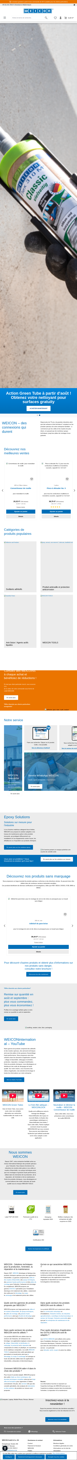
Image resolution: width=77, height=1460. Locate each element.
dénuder (46, 1350)
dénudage (18, 1293)
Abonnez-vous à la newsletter (57, 1419)
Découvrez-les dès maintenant (38, 974)
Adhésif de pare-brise (38, 924)
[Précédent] (2, 490)
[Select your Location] (74, 4)
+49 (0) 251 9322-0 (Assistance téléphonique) (16, 5)
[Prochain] (74, 490)
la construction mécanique (52, 1311)
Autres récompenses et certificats (38, 1249)
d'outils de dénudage (25, 1316)
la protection (15, 1345)
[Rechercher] (46, 18)
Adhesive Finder (60, 1431)
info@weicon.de (12, 1450)
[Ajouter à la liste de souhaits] (32, 479)
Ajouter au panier (20, 511)
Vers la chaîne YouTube (14, 1079)
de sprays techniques (26, 1311)
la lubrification (23, 1343)
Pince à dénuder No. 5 (56, 488)
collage (8, 1343)
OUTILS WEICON (48, 1339)
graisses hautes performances (16, 1282)
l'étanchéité (14, 1343)
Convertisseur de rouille (20, 488)
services (24, 1384)
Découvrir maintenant (38, 404)
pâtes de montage (12, 1313)
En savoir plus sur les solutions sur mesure (56, 859)
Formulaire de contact (14, 1431)
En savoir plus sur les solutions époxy (18, 847)
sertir (51, 1350)
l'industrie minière (55, 1313)
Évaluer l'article (21, 507)
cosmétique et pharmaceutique (61, 1316)
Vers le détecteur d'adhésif (41, 748)
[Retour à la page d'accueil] (38, 10)
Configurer (8, 1457)
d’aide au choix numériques (19, 1377)
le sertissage (21, 1356)
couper (56, 1350)
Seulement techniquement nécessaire (30, 1457)
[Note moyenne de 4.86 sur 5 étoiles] (56, 507)
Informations (57, 1440)
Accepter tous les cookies (56, 1457)
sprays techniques (29, 1280)
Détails (20, 516)
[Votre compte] (60, 17)
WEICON (16, 1273)
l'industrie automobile (60, 1318)
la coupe (14, 1356)
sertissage (9, 1295)
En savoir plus (11, 697)
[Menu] (4, 17)
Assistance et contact (35, 1440)
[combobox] (27, 18)
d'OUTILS (12, 1288)
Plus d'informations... (59, 1453)
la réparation (25, 1345)
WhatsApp (34, 1431)
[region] (38, 490)
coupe (26, 1293)
